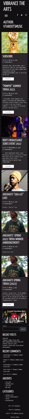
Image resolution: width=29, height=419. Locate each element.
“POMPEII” (14, 374)
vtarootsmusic (8, 62)
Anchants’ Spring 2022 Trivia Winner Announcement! (13, 239)
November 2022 (9, 383)
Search (4, 326)
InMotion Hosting (18, 413)
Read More (8, 79)
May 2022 (8, 387)
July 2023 (8, 382)
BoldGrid (17, 406)
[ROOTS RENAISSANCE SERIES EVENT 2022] (14, 126)
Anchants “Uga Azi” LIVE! (10, 343)
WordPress (17, 409)
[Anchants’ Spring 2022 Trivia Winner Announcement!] (14, 221)
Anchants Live (9, 395)
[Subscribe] (14, 42)
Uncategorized (9, 400)
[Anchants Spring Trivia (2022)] (14, 266)
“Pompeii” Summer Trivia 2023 (11, 340)
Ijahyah (5, 359)
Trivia (7, 398)
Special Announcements (12, 396)
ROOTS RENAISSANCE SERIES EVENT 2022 (13, 341)
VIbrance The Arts (14, 6)
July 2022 (8, 385)
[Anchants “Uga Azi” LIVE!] (14, 180)
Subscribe (8, 56)
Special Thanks (15, 417)
